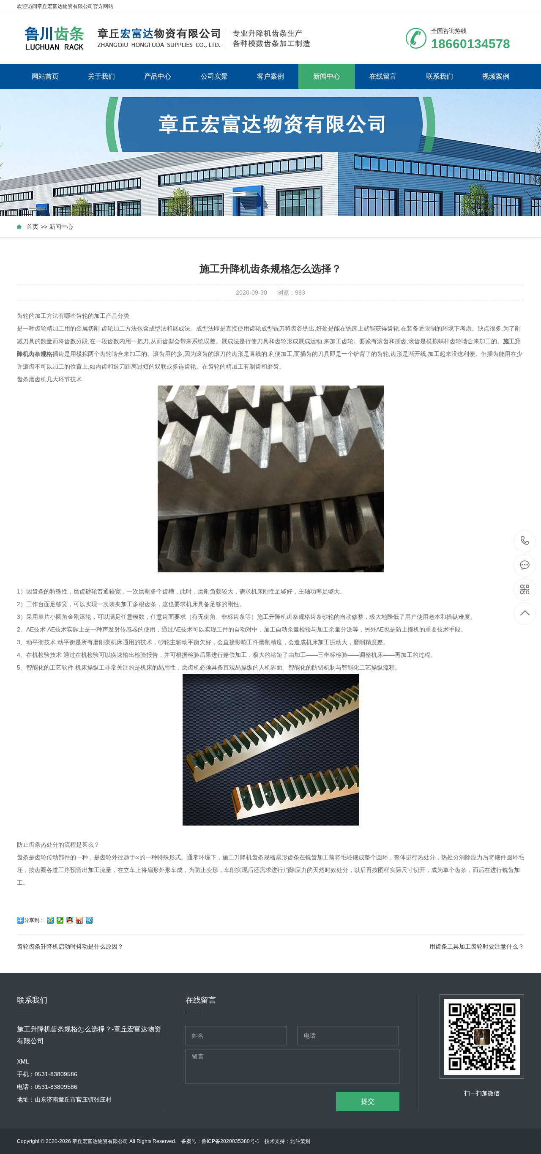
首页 (32, 226)
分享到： (34, 920)
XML (23, 1061)
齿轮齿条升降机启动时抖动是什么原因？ (70, 946)
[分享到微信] (60, 920)
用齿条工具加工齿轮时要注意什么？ (476, 946)
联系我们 (439, 76)
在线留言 (382, 76)
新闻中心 (326, 76)
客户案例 (270, 76)
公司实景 (214, 76)
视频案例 (495, 76)
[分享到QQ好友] (70, 920)
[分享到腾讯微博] (89, 920)
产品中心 (157, 76)
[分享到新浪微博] (79, 920)
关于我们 (101, 76)
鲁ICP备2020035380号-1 (231, 1141)
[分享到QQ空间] (50, 920)
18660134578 (525, 541)
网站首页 (45, 76)
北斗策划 (300, 1141)
